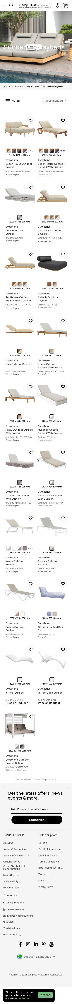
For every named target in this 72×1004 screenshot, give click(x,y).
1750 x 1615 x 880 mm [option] (19, 155)
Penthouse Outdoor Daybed (52, 196)
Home (7, 86)
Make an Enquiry (12, 934)
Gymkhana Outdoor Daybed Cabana (20, 725)
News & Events (10, 875)
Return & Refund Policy (50, 868)
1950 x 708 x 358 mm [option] (20, 552)
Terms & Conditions (48, 861)
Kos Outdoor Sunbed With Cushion (20, 461)
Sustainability (10, 881)
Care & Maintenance (49, 849)
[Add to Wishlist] (31, 120)
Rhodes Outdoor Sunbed (52, 527)
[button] (4, 6)
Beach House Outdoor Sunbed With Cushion (52, 129)
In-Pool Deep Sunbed (52, 658)
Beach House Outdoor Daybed (20, 129)
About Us (8, 843)
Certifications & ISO (48, 855)
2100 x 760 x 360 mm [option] (52, 155)
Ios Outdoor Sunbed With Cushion (52, 461)
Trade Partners (11, 928)
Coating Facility (11, 861)
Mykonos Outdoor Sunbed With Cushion (52, 395)
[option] (8, 150)
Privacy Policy (45, 886)
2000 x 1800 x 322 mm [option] (52, 221)
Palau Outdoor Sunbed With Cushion (20, 395)
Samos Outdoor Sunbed (20, 592)
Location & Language (37, 957)
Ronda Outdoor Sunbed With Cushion (52, 330)
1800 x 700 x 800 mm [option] (52, 618)
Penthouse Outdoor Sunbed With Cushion (20, 263)
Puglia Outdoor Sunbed (20, 196)
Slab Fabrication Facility (16, 855)
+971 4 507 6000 (15, 903)
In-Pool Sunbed (20, 658)
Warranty (43, 874)
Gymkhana (33, 86)
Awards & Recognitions (15, 849)
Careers (42, 843)
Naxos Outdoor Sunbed (20, 527)
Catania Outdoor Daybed (52, 263)
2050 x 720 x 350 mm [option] (20, 618)
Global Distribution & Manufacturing (14, 867)
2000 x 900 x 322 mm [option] (20, 288)
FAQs (41, 880)
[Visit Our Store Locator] (57, 5)
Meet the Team (11, 887)
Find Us (10, 922)
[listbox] (20, 150)
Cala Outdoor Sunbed (20, 330)
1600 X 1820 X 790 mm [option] (52, 288)
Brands (19, 86)
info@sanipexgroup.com (20, 916)
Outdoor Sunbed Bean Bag (52, 592)
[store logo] (35, 5)
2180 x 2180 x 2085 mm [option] (20, 751)
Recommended (53, 100)
